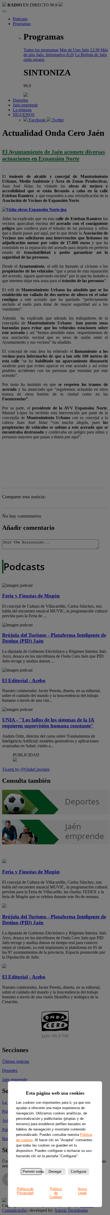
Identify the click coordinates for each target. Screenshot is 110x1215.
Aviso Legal (82, 1191)
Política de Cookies (56, 1193)
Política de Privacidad (25, 1191)
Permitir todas (32, 1172)
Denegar (55, 1172)
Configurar (79, 1172)
